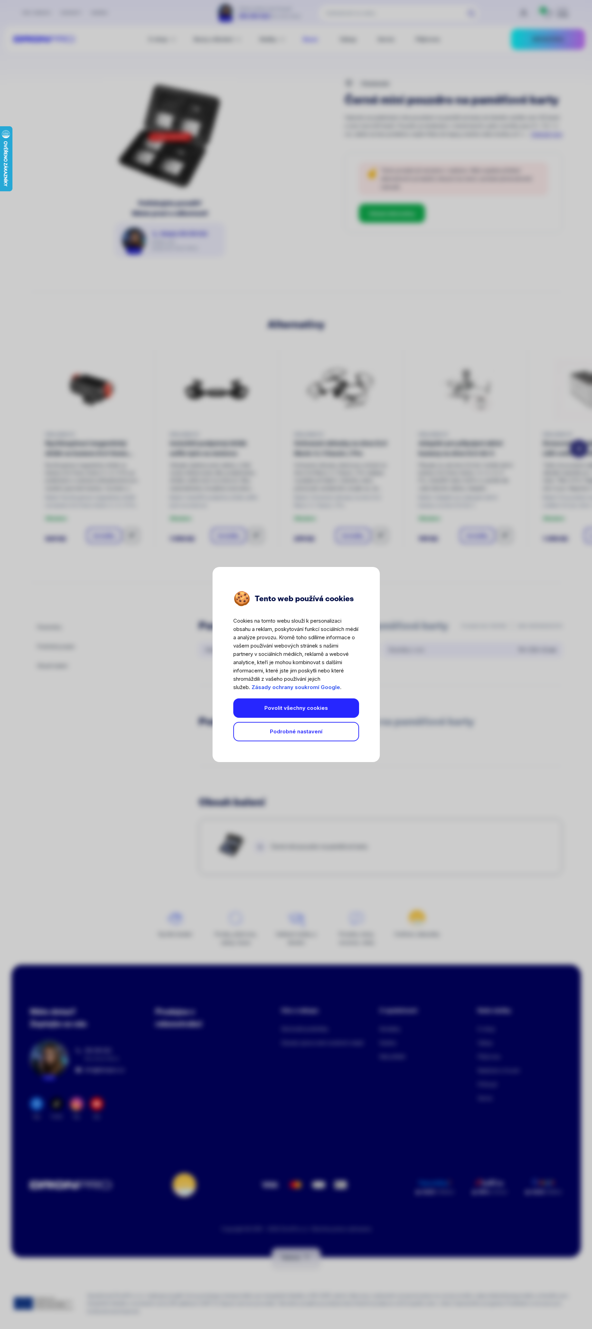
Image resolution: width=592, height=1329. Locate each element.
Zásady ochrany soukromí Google (296, 687)
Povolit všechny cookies (296, 708)
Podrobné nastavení (296, 731)
